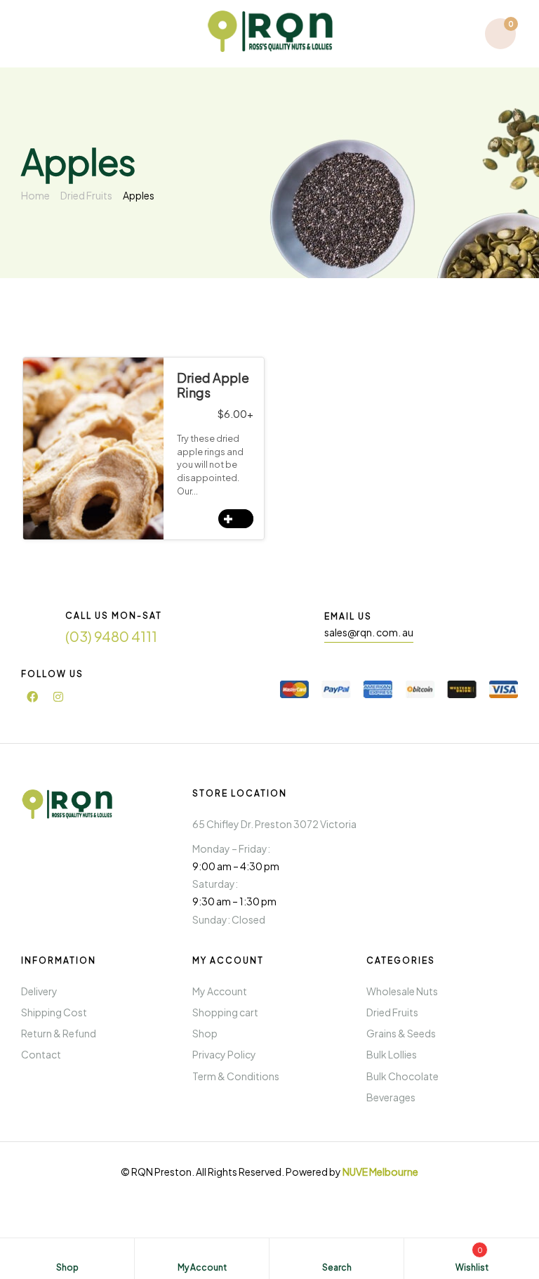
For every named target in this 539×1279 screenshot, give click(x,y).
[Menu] (37, 33)
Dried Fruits (86, 195)
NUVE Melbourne (380, 1171)
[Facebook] (32, 697)
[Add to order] (235, 518)
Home (35, 195)
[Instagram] (58, 697)
